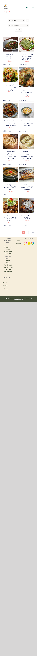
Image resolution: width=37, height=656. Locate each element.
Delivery (5, 285)
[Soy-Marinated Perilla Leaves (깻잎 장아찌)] (26, 38)
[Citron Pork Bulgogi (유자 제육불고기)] (10, 199)
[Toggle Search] (27, 7)
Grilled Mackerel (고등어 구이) (27, 187)
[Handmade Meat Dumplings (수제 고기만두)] (26, 135)
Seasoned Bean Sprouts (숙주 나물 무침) (27, 123)
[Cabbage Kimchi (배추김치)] (26, 68)
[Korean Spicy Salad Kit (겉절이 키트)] (10, 68)
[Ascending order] (27, 20)
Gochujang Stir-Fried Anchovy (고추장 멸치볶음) (10, 123)
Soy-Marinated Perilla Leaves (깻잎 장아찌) (27, 56)
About (5, 282)
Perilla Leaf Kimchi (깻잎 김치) (10, 56)
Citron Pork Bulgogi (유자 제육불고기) (10, 218)
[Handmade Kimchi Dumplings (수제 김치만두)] (10, 135)
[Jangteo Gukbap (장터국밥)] (10, 168)
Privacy (5, 289)
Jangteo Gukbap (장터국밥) (10, 187)
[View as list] (20, 29)
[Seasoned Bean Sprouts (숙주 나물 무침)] (26, 104)
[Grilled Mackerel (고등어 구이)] (26, 168)
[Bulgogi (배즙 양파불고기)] (26, 199)
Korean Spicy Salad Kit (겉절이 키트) (10, 87)
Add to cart (7, 64)
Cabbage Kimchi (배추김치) (26, 92)
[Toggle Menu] (33, 7)
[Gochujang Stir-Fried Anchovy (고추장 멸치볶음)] (10, 104)
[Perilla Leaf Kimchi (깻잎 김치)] (10, 38)
